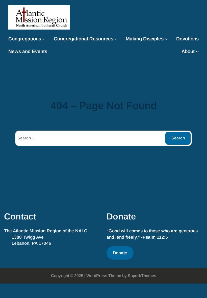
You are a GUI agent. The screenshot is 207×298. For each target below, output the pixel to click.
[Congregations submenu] (43, 38)
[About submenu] (197, 51)
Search (178, 138)
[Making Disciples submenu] (166, 38)
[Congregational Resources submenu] (115, 38)
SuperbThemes (142, 276)
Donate (120, 252)
